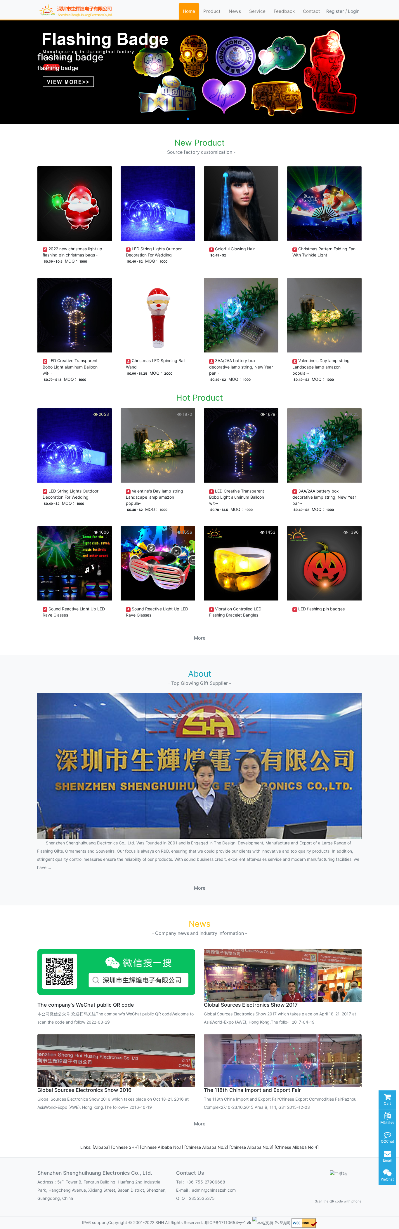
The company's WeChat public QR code (85, 1005)
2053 (103, 414)
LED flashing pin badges (321, 608)
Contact (311, 11)
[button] (183, 119)
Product (212, 11)
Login (354, 11)
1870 (186, 414)
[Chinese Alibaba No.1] (162, 1147)
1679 (270, 414)
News (235, 11)
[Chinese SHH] (125, 1147)
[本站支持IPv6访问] (271, 1222)
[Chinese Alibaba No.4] (297, 1147)
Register (335, 11)
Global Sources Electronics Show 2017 (251, 1005)
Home (189, 11)
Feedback (284, 11)
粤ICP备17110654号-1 (225, 1222)
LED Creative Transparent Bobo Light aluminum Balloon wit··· (70, 366)
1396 (353, 532)
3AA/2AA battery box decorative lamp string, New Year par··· (241, 366)
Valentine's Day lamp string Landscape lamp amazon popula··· (321, 366)
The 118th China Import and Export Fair (252, 1090)
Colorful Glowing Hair (235, 248)
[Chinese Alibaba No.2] (206, 1147)
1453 (269, 532)
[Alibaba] (102, 1147)
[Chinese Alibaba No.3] (252, 1147)
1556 (186, 532)
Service (257, 11)
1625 (353, 414)
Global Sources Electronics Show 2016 (84, 1090)
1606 (103, 532)
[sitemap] (249, 1222)
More (199, 638)
